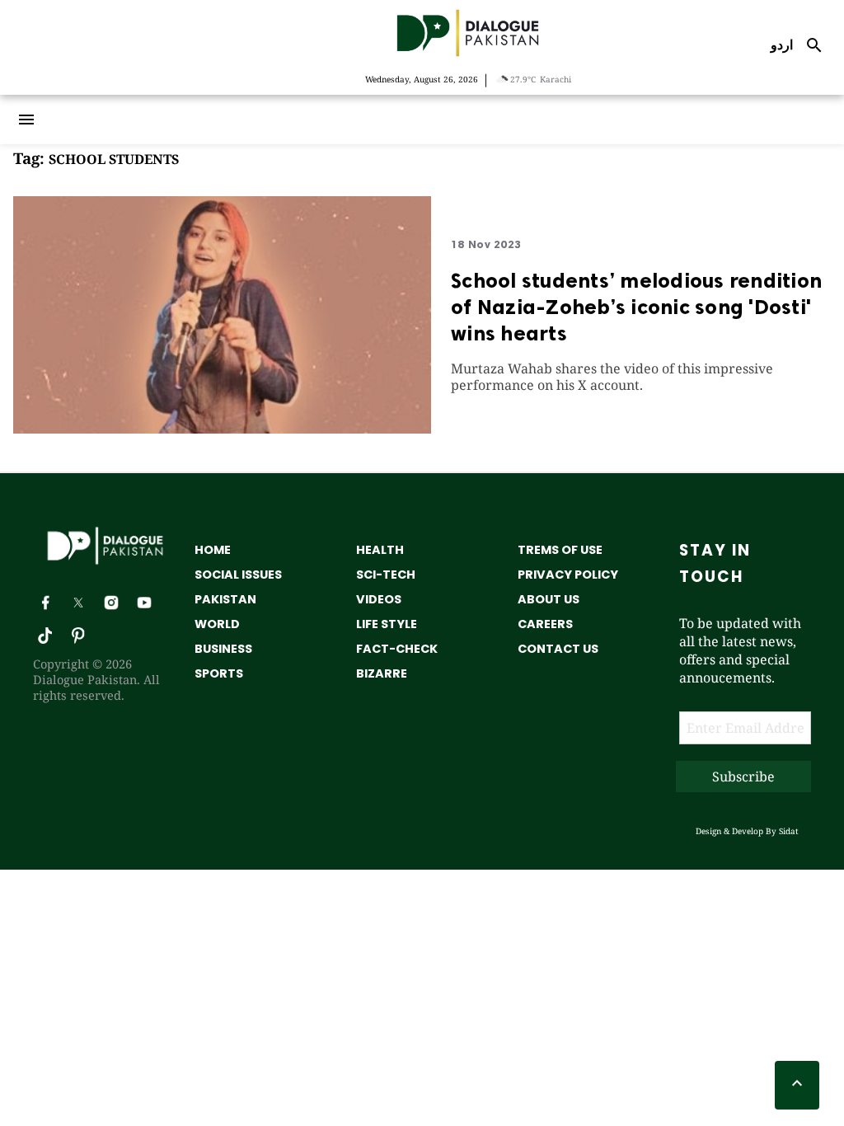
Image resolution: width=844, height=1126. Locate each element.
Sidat (789, 831)
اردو (782, 44)
